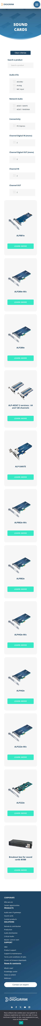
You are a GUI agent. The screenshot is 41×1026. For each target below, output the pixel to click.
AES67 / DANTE (22, 106)
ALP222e (21, 802)
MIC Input (20, 89)
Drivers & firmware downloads (15, 960)
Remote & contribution (12, 926)
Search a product (15, 60)
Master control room (11, 940)
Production (8, 930)
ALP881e (21, 235)
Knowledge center (10, 972)
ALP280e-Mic (20, 291)
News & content (10, 975)
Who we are (8, 902)
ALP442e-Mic (20, 634)
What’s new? (8, 968)
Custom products (10, 919)
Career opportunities (11, 905)
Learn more (20, 246)
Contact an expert (20, 984)
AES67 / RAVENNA (23, 109)
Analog (19, 85)
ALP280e (21, 347)
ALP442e (21, 690)
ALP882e (21, 578)
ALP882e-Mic (20, 522)
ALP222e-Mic (20, 746)
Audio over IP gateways (12, 912)
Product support (10, 950)
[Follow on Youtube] (25, 1007)
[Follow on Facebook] (16, 1007)
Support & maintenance (13, 953)
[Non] (38, 1018)
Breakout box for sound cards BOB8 (20, 858)
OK (21, 1023)
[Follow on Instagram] (29, 1007)
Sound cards (8, 916)
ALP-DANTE (20, 466)
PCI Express (21, 126)
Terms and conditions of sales (15, 957)
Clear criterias (20, 53)
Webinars (7, 978)
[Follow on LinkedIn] (12, 1007)
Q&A (5, 947)
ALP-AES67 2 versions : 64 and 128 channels (20, 406)
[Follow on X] (20, 1007)
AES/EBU (20, 82)
